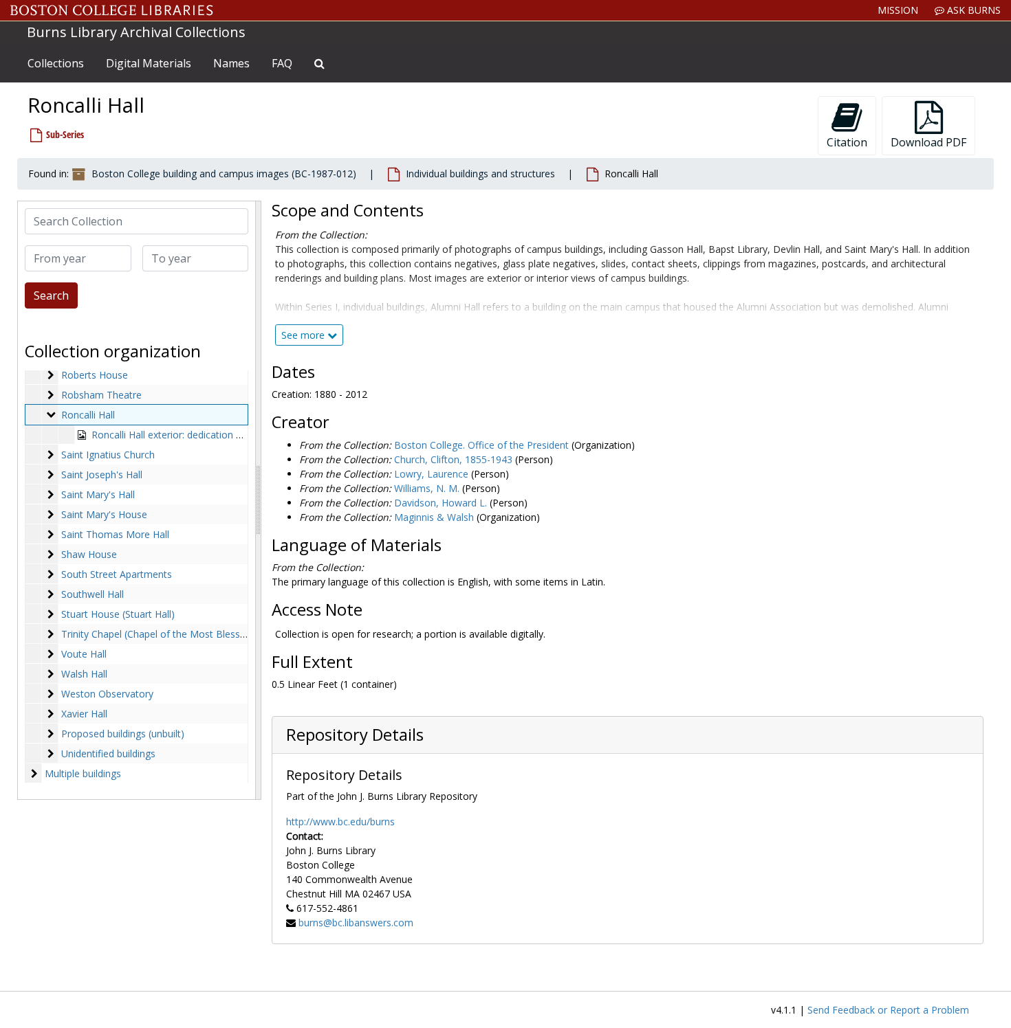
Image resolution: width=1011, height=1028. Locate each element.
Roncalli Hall (88, 414)
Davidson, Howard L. (440, 502)
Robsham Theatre (101, 394)
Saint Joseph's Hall (101, 474)
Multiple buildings (83, 773)
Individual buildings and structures (480, 173)
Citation (847, 142)
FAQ (282, 63)
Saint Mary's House (104, 514)
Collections (56, 63)
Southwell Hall (92, 594)
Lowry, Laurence (431, 473)
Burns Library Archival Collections (136, 32)
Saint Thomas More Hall (115, 534)
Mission (898, 9)
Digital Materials (148, 63)
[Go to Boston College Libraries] (111, 10)
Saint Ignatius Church (108, 454)
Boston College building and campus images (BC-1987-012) (223, 173)
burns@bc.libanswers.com (355, 922)
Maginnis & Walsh (434, 517)
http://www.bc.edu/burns (340, 821)
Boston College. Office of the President (481, 444)
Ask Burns (972, 9)
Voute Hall (84, 653)
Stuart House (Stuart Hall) (118, 614)
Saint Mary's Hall (98, 494)
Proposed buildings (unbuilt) (122, 733)
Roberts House (94, 374)
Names (231, 63)
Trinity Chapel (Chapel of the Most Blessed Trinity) (173, 633)
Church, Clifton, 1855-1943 (453, 459)
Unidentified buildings (108, 753)
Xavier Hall (84, 713)
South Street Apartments (116, 574)
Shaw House (89, 554)
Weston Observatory (107, 693)
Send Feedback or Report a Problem (888, 1009)
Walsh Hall (84, 673)
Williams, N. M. (426, 488)
